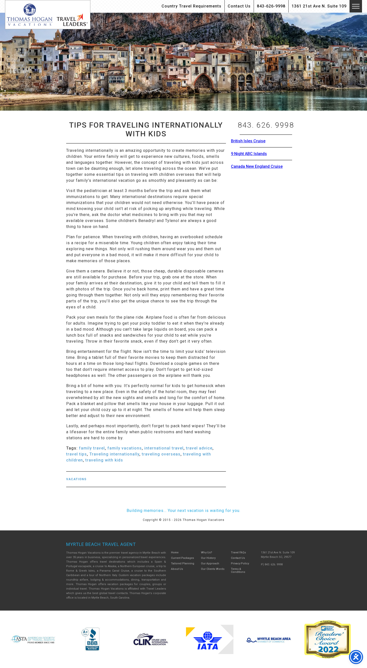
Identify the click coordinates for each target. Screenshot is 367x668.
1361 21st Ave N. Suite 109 (319, 6)
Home (175, 552)
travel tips (76, 454)
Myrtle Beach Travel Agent (101, 544)
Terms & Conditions (238, 570)
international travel (164, 448)
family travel (92, 448)
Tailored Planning (182, 563)
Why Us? (206, 552)
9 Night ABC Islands (249, 153)
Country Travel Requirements (191, 6)
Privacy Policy (240, 563)
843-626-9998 (271, 6)
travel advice (199, 448)
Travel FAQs (238, 552)
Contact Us (239, 6)
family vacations (124, 448)
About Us (177, 569)
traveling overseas (161, 454)
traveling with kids (104, 460)
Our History (208, 558)
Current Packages (182, 558)
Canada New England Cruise (257, 166)
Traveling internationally (114, 454)
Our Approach (210, 563)
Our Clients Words (212, 569)
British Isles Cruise (248, 141)
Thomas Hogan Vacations (47, 14)
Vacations (76, 479)
